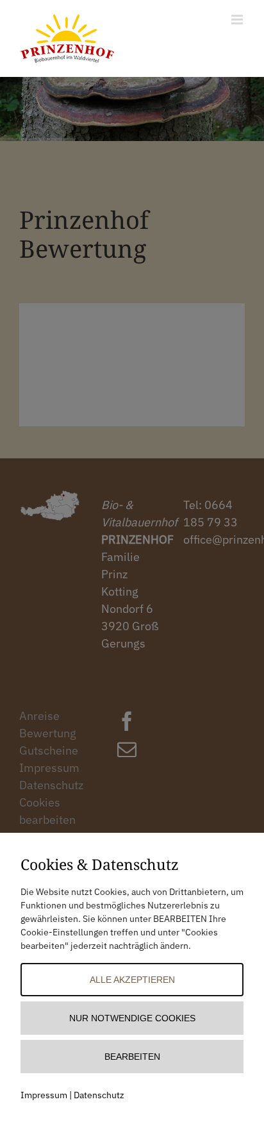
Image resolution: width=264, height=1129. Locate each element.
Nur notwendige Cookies (132, 1018)
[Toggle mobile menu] (238, 19)
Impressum (44, 1095)
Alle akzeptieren (132, 979)
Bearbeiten (132, 1056)
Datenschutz (99, 1095)
